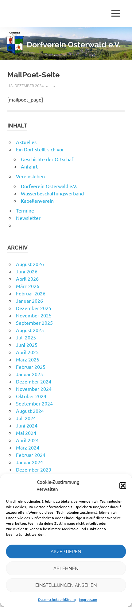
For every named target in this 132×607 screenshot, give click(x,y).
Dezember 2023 (33, 469)
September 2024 (34, 403)
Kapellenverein (37, 201)
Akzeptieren (66, 551)
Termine (25, 210)
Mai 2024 (26, 433)
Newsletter (28, 218)
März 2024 (27, 447)
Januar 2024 (29, 462)
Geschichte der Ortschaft (48, 159)
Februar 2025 (30, 367)
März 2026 (27, 286)
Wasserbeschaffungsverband (52, 193)
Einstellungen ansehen (66, 585)
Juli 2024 (26, 418)
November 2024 (34, 389)
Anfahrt (29, 166)
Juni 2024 (26, 425)
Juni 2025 (26, 345)
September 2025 (34, 323)
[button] (123, 486)
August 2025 (30, 330)
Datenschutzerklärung (57, 599)
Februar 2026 (30, 293)
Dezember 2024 (33, 381)
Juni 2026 (26, 271)
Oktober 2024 (31, 396)
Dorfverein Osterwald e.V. (49, 186)
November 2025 (34, 315)
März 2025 (27, 359)
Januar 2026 (29, 301)
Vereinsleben (30, 176)
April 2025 (27, 352)
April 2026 (27, 279)
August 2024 (30, 411)
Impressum (88, 599)
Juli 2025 (26, 337)
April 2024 (27, 440)
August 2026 (30, 264)
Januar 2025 (29, 374)
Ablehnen (66, 568)
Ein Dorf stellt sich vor (40, 149)
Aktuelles (26, 142)
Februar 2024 (30, 455)
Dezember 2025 (33, 308)
